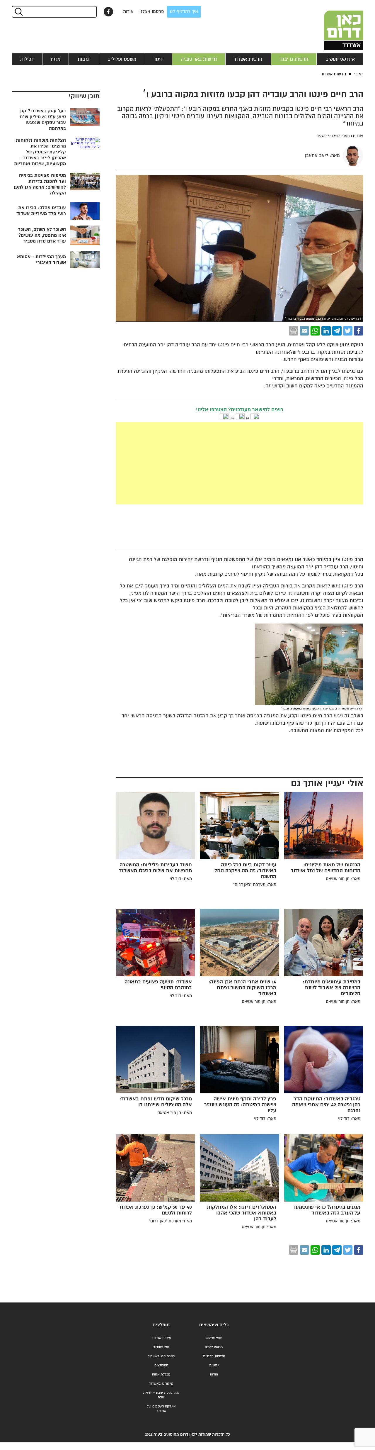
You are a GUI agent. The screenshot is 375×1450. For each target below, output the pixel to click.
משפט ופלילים (122, 59)
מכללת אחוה (161, 1374)
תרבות (84, 59)
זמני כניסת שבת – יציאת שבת (161, 1395)
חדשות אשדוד (248, 59)
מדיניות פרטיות (214, 1356)
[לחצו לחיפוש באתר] (18, 12)
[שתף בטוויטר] (347, 331)
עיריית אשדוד (161, 1338)
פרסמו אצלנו (151, 11)
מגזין (55, 59)
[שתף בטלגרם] (337, 331)
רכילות (26, 59)
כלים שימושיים (214, 1325)
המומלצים (161, 1365)
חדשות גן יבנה (293, 59)
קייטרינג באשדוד (161, 1383)
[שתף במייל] (304, 331)
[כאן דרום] (334, 25)
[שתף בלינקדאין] (326, 331)
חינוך (158, 59)
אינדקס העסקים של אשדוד (161, 1409)
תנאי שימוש (214, 1338)
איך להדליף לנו (184, 11)
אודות (128, 11)
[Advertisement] (195, 463)
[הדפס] (293, 331)
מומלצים (161, 1325)
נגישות (214, 1365)
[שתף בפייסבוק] (108, 12)
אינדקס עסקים (340, 59)
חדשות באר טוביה (199, 59)
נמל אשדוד (161, 1347)
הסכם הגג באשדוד (161, 1356)
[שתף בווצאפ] (315, 331)
